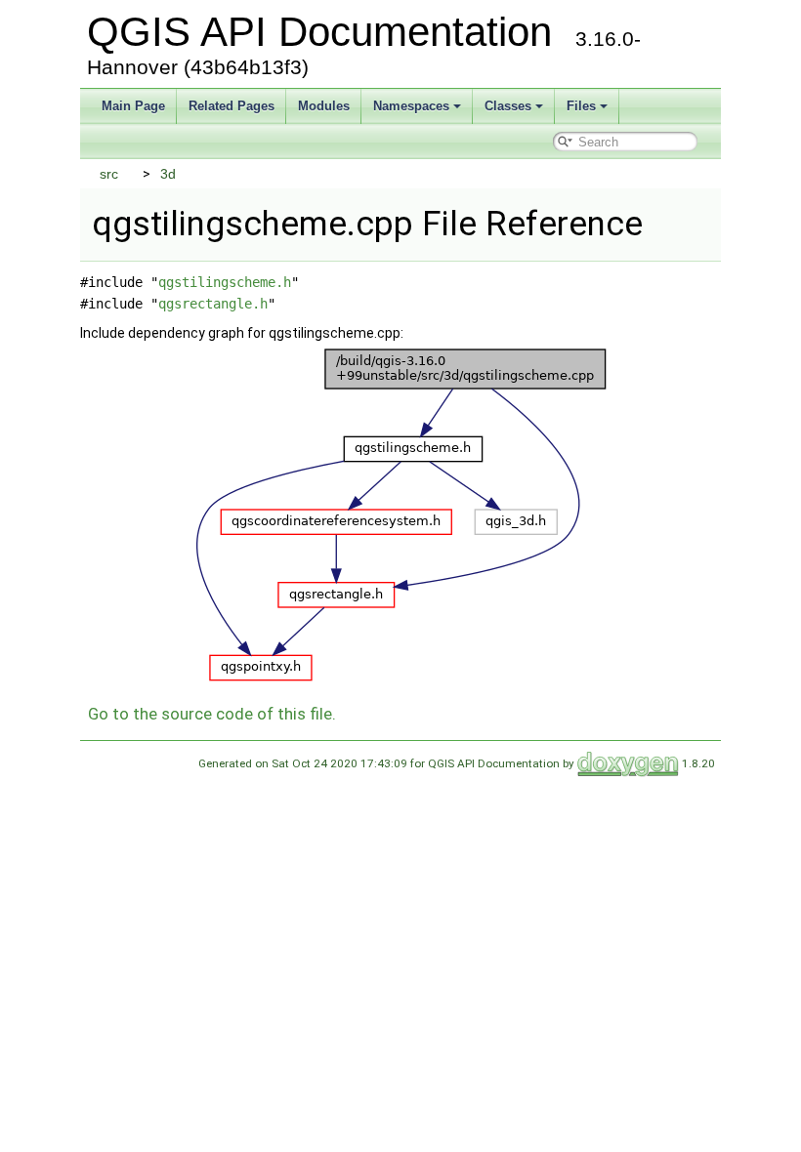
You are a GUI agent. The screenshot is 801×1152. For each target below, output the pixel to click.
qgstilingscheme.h (224, 282)
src (109, 174)
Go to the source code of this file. (212, 713)
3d (168, 174)
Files (581, 106)
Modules (324, 106)
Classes (508, 106)
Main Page (133, 106)
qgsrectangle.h (213, 303)
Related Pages (231, 106)
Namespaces (411, 106)
